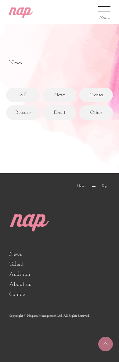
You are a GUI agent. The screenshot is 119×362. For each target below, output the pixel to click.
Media (96, 95)
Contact (18, 294)
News (59, 95)
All (23, 95)
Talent (16, 264)
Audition (19, 274)
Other (96, 112)
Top (104, 186)
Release (23, 112)
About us (20, 284)
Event (59, 112)
